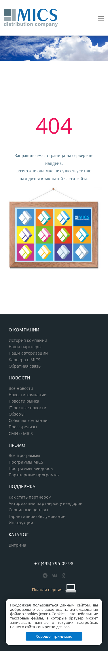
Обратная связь (25, 366)
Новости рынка (24, 401)
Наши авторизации (28, 353)
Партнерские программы (34, 474)
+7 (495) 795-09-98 (53, 563)
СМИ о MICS (21, 433)
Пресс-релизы (23, 426)
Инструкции (21, 522)
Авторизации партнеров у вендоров (45, 503)
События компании (28, 420)
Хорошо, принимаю (54, 636)
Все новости (21, 388)
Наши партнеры (25, 346)
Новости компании (28, 394)
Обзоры (16, 414)
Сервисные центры (28, 509)
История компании (28, 340)
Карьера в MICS (25, 359)
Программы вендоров (31, 468)
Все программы (24, 455)
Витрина (17, 545)
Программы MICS (26, 462)
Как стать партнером (30, 497)
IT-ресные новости (27, 407)
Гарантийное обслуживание (37, 516)
